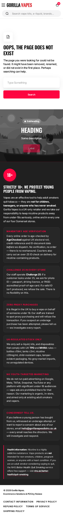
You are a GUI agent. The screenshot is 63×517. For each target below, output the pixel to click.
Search (31, 94)
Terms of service (38, 506)
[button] (3, 5)
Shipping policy (14, 511)
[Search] (7, 13)
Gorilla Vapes (17, 490)
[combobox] (35, 13)
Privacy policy (46, 501)
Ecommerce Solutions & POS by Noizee (22, 494)
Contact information (18, 501)
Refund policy (13, 506)
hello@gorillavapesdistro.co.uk (39, 428)
